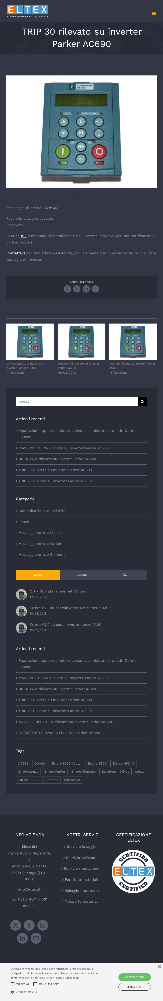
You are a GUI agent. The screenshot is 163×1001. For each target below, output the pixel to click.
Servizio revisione (81, 857)
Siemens (51, 780)
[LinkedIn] (22, 938)
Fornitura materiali (81, 879)
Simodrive (72, 780)
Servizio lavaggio (81, 846)
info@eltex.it (29, 889)
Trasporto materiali (82, 901)
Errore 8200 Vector (67, 763)
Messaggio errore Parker (40, 544)
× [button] (159, 966)
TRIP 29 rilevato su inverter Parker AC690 (133, 342)
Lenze (23, 522)
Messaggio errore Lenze (39, 532)
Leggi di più (72, 978)
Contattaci (15, 253)
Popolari (37, 575)
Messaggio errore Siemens (41, 554)
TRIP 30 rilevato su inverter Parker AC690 (55, 470)
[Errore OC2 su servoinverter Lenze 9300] (21, 626)
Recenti (81, 575)
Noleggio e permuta (81, 890)
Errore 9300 (97, 763)
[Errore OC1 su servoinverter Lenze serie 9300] (21, 609)
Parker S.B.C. (28, 780)
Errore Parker (54, 771)
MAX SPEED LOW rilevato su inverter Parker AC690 (30, 342)
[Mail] (36, 938)
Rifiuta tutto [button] (134, 986)
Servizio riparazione (81, 868)
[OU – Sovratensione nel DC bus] (21, 592)
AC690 (23, 763)
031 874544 (28, 899)
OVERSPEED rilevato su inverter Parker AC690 (59, 733)
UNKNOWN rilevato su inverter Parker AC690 (81, 342)
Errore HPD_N (123, 763)
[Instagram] (42, 925)
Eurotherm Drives (115, 771)
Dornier (40, 763)
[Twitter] (15, 925)
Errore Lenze (28, 771)
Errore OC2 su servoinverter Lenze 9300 (65, 624)
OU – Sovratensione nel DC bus (58, 591)
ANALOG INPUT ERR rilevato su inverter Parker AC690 (65, 722)
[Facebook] (29, 925)
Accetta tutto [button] (134, 977)
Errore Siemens (83, 771)
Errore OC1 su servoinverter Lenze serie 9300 (70, 608)
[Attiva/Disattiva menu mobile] (154, 13)
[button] (57, 992)
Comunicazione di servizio (41, 511)
